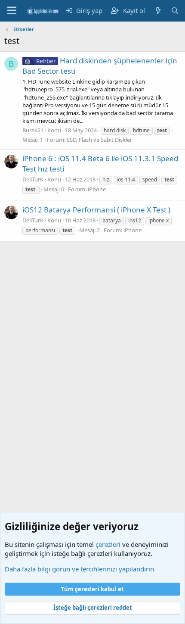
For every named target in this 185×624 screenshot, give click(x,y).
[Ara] (174, 11)
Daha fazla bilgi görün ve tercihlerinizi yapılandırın (79, 569)
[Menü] (12, 11)
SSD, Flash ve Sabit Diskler (99, 140)
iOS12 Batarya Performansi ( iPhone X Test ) (96, 210)
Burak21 (32, 130)
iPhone (97, 189)
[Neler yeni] (157, 11)
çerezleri (108, 544)
